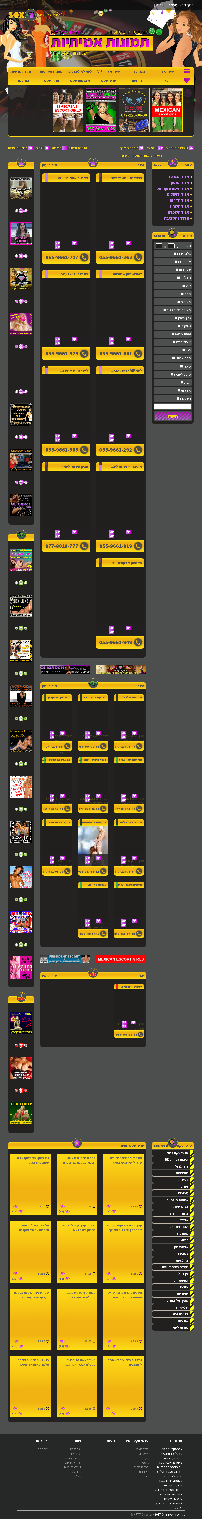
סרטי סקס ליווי (177, 1153)
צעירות (183, 1179)
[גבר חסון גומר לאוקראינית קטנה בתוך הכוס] (30, 1185)
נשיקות (185, 326)
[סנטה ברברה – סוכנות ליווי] (93, 778)
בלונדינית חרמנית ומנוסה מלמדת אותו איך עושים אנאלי (33, 1364)
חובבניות (182, 1173)
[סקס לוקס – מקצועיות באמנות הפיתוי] (57, 716)
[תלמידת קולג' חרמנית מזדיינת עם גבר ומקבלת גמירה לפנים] (30, 1252)
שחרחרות (184, 261)
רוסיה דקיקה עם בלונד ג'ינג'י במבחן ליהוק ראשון (77, 1227)
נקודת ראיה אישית (175, 1267)
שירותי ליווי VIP (108, 71)
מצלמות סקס (80, 80)
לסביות (183, 1253)
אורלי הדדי (183, 342)
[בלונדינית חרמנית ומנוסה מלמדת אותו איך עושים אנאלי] (30, 1387)
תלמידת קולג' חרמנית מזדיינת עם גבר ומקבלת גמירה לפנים (34, 1229)
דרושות (137, 80)
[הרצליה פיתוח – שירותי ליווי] (129, 903)
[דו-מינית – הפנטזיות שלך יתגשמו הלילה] (93, 846)
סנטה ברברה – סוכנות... (92, 760)
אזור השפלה (140, 156)
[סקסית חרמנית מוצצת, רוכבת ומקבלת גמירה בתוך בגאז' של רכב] (77, 1185)
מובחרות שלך (129, 148)
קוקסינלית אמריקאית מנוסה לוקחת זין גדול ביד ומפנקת (124, 1227)
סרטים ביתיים (141, 1467)
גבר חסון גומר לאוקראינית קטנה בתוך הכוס (33, 1160)
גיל (189, 245)
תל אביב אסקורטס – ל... (56, 760)
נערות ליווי (137, 71)
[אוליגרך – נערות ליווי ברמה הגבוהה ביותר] (120, 505)
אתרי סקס (51, 80)
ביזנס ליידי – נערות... (72, 274)
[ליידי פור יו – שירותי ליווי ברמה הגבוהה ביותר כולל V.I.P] (66, 409)
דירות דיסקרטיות (23, 71)
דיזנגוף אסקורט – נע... (71, 178)
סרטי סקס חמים (132, 1145)
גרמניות (144, 1463)
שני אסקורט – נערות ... (129, 760)
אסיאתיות (181, 1280)
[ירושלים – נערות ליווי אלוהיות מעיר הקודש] (129, 1004)
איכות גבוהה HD (176, 1159)
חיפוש (173, 416)
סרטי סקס (108, 80)
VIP (188, 286)
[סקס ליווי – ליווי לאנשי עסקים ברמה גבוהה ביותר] (129, 716)
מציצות (185, 302)
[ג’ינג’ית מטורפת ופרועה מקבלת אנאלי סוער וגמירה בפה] (77, 1387)
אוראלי (183, 1287)
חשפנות (185, 398)
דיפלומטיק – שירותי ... (125, 274)
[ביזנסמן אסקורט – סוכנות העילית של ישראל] (120, 601)
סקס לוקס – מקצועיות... (56, 697)
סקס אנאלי (183, 358)
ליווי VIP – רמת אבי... (126, 370)
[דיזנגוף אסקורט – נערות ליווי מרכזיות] (66, 216)
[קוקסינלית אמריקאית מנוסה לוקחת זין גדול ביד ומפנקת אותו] (123, 1252)
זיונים (184, 1186)
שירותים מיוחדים (177, 148)
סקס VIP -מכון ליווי (131, 822)
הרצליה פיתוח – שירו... (129, 885)
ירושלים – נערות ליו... (131, 986)
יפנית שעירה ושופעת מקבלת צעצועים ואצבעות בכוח (31, 1295)
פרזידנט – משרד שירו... (125, 178)
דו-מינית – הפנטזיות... (93, 822)
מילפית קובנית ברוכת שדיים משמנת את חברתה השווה (125, 1295)
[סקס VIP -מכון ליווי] (129, 841)
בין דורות (144, 1472)
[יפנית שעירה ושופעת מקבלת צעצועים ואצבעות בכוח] (30, 1319)
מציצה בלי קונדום (178, 310)
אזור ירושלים (178, 194)
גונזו (146, 1476)
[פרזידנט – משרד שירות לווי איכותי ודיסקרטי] (120, 216)
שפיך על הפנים (177, 1300)
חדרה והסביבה (176, 218)
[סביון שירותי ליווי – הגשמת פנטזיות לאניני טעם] (66, 505)
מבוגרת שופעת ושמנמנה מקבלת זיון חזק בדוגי (80, 1295)
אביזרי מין (181, 1247)
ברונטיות (182, 1260)
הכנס (160, 5)
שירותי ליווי (165, 71)
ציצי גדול (181, 1166)
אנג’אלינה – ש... (96, 885)
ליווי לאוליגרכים (80, 71)
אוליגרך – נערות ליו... (126, 466)
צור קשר (23, 80)
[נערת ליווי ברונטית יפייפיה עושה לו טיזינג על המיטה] (123, 1185)
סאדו (187, 366)
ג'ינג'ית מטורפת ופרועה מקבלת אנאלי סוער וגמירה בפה (78, 1364)
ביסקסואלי (142, 1449)
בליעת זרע (180, 1314)
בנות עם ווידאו (17, 148)
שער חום (184, 269)
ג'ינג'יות (185, 277)
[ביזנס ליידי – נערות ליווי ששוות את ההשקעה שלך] (66, 312)
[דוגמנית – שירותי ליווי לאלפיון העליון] (57, 841)
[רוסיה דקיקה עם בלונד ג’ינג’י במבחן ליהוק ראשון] (77, 1252)
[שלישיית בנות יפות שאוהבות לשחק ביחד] (123, 1387)
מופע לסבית (182, 374)
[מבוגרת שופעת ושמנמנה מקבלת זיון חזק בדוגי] (77, 1319)
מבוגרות (182, 1294)
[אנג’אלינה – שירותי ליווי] (93, 903)
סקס (187, 294)
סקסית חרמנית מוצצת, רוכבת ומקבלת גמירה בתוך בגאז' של (78, 1162)
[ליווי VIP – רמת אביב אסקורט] (120, 409)
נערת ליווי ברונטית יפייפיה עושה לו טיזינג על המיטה (126, 1160)
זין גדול (183, 1273)
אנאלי (184, 1220)
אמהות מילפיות (177, 1200)
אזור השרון (179, 206)
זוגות (187, 382)
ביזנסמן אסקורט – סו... (125, 563)
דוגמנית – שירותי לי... (57, 822)
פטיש (184, 1240)
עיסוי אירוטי (182, 334)
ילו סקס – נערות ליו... (93, 697)
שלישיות (182, 1307)
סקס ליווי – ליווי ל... (130, 697)
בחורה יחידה (179, 1213)
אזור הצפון (180, 182)
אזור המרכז (179, 176)
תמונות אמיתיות (52, 71)
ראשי (158, 156)
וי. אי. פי (152, 148)
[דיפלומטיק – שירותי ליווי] (120, 312)
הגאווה (165, 80)
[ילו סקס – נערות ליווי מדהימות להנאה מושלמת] (93, 716)
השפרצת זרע (178, 1226)
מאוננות (182, 1233)
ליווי (188, 350)
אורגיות (185, 390)
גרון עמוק (184, 318)
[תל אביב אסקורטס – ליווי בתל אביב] (57, 778)
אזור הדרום (179, 200)
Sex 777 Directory (142, 1514)
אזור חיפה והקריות (173, 188)
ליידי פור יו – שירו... (74, 370)
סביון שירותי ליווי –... (73, 466)
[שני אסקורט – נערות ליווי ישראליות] (129, 778)
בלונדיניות (183, 253)
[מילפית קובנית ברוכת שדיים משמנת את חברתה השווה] (123, 1319)
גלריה (40, 148)
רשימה (56, 148)
